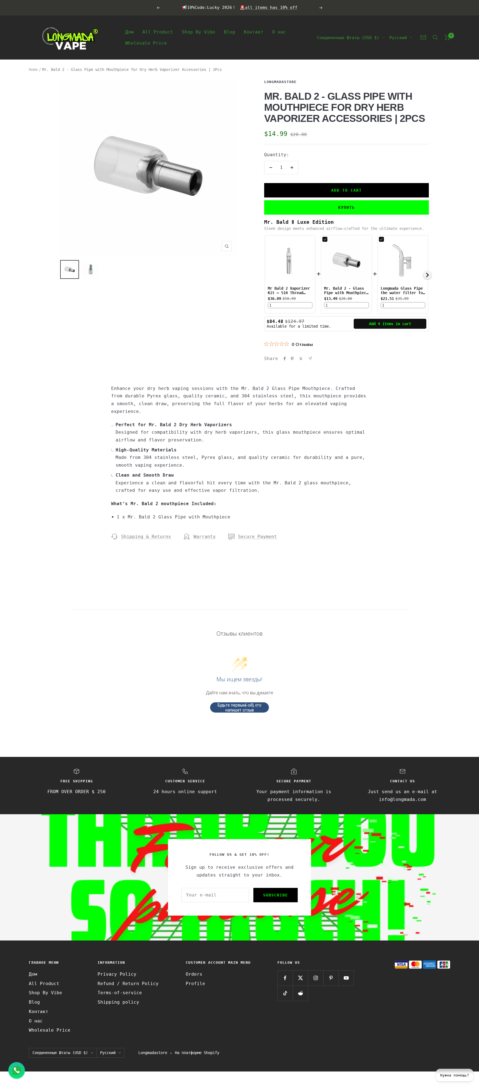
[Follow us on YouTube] (346, 978)
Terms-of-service (120, 992)
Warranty (204, 536)
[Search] (435, 37)
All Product (157, 31)
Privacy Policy (117, 974)
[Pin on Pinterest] (292, 359)
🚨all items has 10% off (268, 7)
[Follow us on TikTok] (285, 993)
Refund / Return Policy (128, 983)
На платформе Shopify (197, 1052)
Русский (398, 37)
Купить (346, 207)
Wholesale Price (146, 42)
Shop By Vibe (198, 31)
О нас (279, 31)
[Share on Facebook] (285, 359)
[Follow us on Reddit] (300, 993)
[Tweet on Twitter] (301, 359)
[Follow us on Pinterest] (330, 978)
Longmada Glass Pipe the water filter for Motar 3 (403, 292)
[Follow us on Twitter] (300, 978)
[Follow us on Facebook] (285, 978)
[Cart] (447, 37)
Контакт (253, 31)
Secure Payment (257, 536)
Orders (194, 974)
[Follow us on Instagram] (315, 978)
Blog (229, 31)
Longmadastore (280, 82)
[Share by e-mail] (310, 358)
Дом (129, 31)
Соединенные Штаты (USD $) (348, 37)
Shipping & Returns (146, 536)
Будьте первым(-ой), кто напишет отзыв (239, 707)
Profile (195, 983)
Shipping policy (118, 1002)
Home (33, 69)
